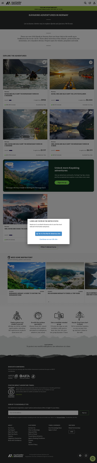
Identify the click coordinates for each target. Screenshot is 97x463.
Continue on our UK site (48, 239)
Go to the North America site (49, 234)
